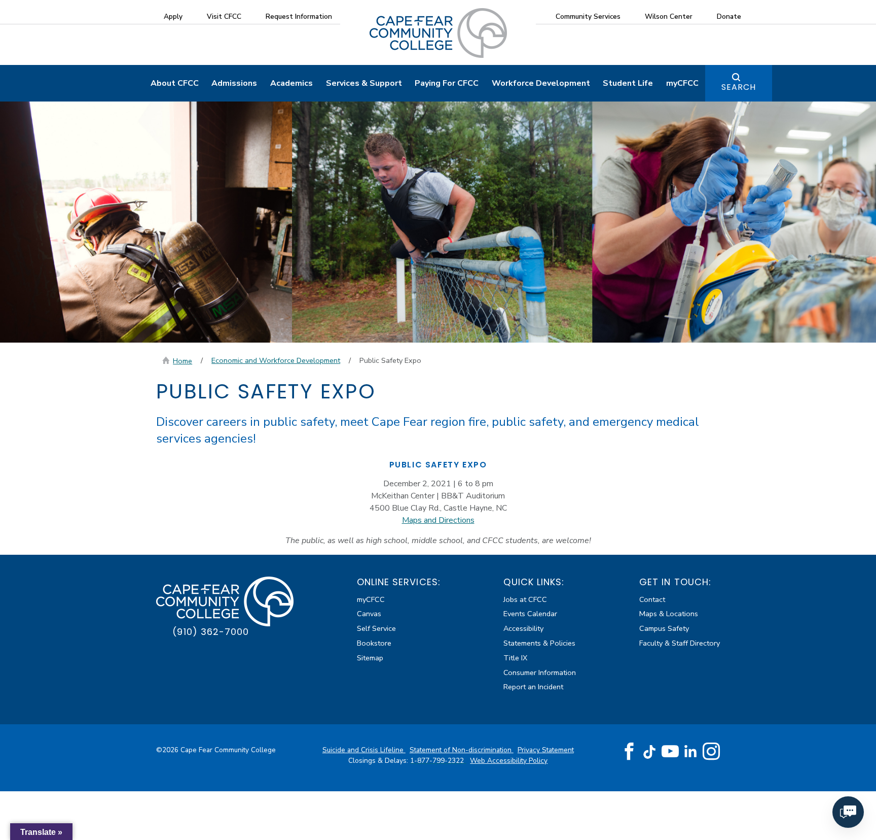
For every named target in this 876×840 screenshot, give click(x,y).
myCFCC (682, 83)
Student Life (628, 83)
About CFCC (175, 83)
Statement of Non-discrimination (462, 750)
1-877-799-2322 (438, 760)
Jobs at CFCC (525, 599)
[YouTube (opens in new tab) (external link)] (670, 751)
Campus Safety (664, 628)
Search (738, 87)
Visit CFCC (224, 16)
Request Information (299, 16)
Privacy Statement (546, 750)
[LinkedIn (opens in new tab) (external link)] (691, 751)
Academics (291, 83)
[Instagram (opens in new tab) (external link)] (711, 751)
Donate (729, 16)
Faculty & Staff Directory (679, 643)
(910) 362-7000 (210, 631)
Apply (173, 16)
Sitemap (370, 658)
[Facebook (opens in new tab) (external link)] (629, 751)
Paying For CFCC (447, 83)
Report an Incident (533, 687)
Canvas (369, 614)
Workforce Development (541, 83)
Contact (652, 599)
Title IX (515, 658)
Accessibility (523, 628)
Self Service (376, 628)
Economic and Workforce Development (275, 360)
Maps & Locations (668, 614)
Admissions (234, 83)
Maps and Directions (438, 520)
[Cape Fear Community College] (438, 32)
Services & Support (364, 83)
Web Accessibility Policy (509, 760)
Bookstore (374, 643)
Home (182, 361)
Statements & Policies (539, 643)
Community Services (588, 16)
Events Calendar (530, 614)
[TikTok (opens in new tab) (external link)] (649, 751)
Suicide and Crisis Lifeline (364, 750)
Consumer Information (539, 672)
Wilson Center (668, 16)
